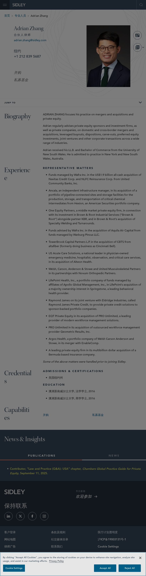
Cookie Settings (14, 568)
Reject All (130, 568)
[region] (73, 564)
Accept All (105, 568)
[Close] (140, 558)
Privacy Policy (56, 560)
